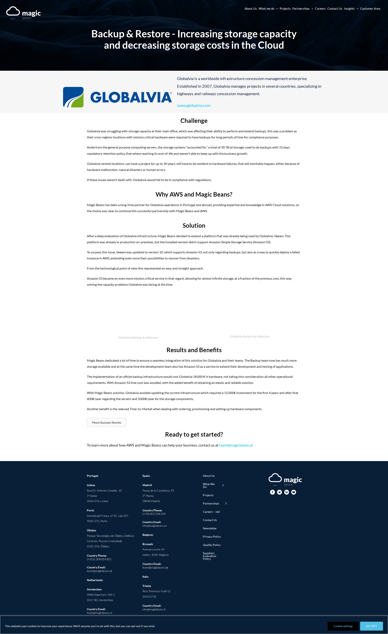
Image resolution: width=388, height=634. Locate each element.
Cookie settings (343, 626)
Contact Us (210, 520)
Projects (208, 495)
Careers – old (211, 511)
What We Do (209, 485)
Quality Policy (212, 545)
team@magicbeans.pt (236, 445)
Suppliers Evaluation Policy (209, 555)
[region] (194, 625)
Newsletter (210, 528)
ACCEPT (371, 626)
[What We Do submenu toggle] (223, 485)
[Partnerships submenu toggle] (226, 503)
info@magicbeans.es (154, 525)
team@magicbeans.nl (99, 612)
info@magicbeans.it (154, 609)
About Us (209, 475)
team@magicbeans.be (155, 567)
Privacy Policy (212, 536)
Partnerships (211, 503)
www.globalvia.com (193, 105)
